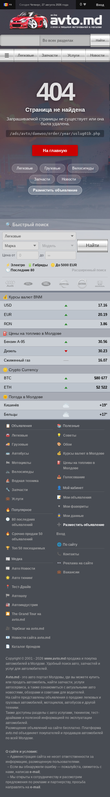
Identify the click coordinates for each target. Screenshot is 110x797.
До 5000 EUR (66, 265)
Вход (100, 4)
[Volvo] (82, 284)
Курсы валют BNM (25, 297)
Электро (18, 265)
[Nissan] (64, 284)
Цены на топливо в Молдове (35, 333)
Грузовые (52, 168)
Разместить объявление (55, 190)
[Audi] (10, 284)
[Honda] (100, 284)
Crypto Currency (23, 369)
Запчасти (42, 179)
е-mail (34, 772)
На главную (55, 150)
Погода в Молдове (26, 397)
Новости (69, 179)
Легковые (25, 168)
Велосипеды (83, 168)
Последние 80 (22, 270)
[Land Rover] (46, 284)
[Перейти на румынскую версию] (8, 4)
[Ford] (28, 284)
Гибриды (40, 265)
